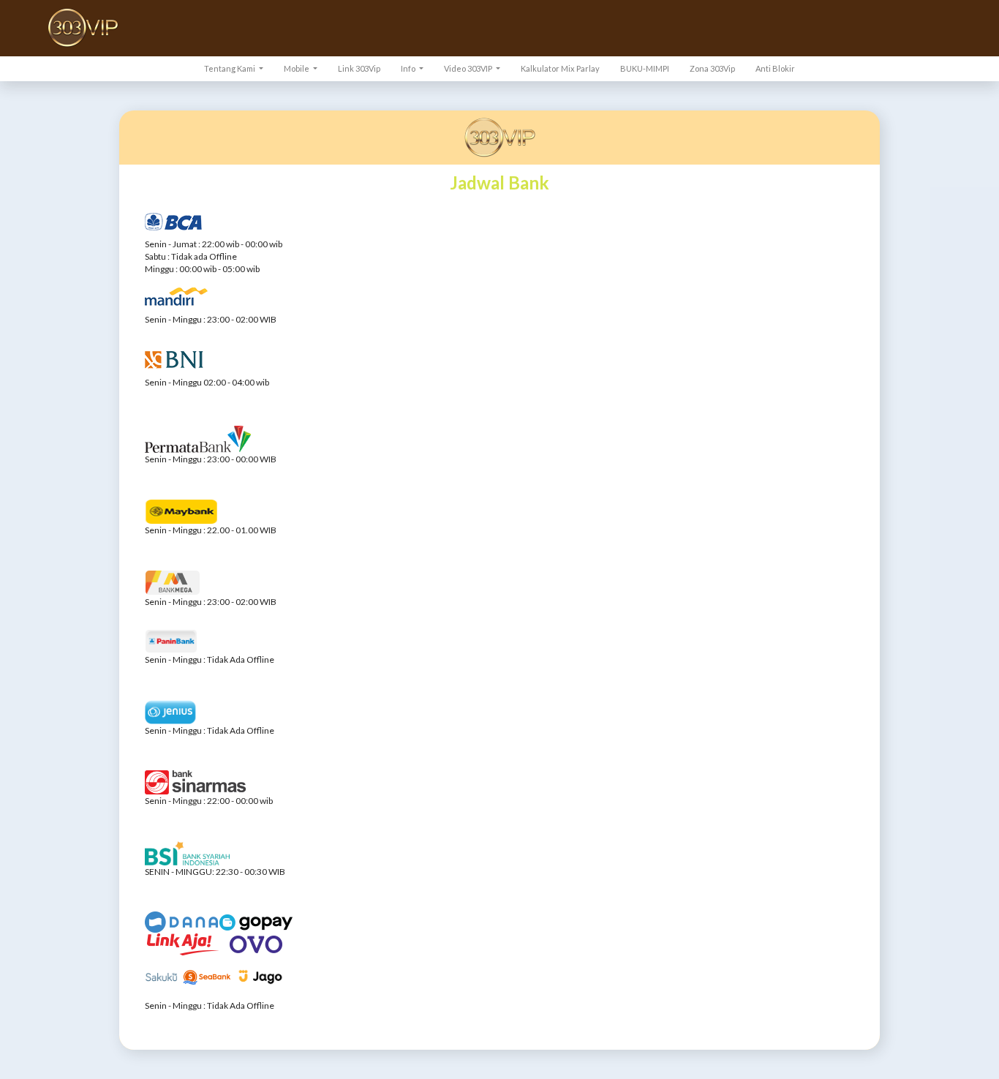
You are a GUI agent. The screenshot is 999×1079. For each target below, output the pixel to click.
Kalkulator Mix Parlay (560, 68)
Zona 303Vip (712, 68)
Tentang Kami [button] (230, 68)
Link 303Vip (359, 68)
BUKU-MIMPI (644, 68)
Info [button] (409, 68)
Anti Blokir (775, 68)
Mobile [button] (297, 68)
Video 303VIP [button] (469, 68)
